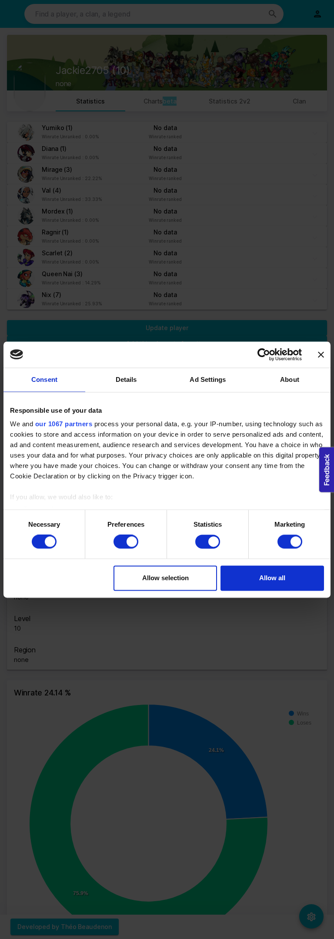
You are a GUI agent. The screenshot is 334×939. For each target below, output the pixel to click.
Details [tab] (126, 379)
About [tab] (289, 379)
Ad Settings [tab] (208, 379)
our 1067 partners (64, 424)
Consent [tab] (44, 379)
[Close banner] (321, 354)
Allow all (272, 577)
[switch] (126, 542)
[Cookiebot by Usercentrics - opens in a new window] (264, 354)
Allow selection (165, 577)
